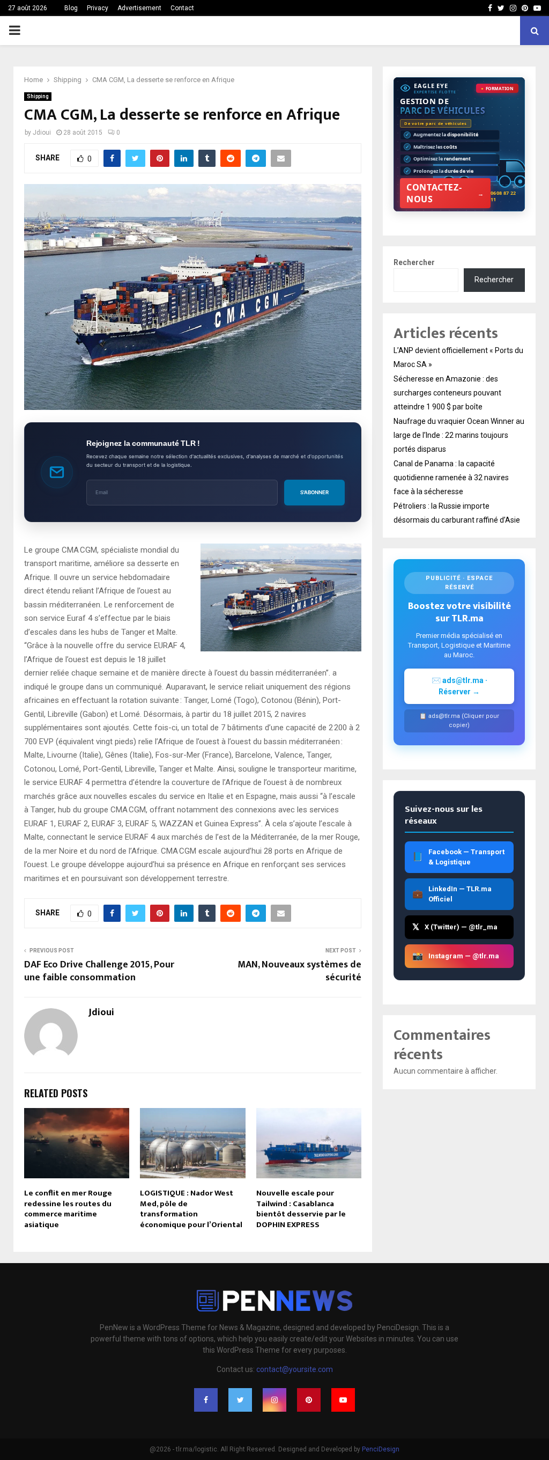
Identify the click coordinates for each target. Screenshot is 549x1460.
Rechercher (414, 262)
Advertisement (139, 8)
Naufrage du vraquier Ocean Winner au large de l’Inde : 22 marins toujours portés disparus (459, 435)
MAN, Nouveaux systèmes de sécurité (299, 971)
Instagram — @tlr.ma (455, 956)
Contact (182, 8)
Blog (71, 8)
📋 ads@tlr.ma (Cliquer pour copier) (459, 721)
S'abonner (314, 492)
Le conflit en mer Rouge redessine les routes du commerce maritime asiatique (68, 1208)
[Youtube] (343, 1400)
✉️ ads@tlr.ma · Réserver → (459, 686)
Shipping (38, 96)
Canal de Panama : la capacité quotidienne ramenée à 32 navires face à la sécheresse (451, 477)
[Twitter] (240, 1400)
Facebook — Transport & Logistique (458, 857)
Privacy (97, 8)
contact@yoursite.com (294, 1369)
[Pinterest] (309, 1400)
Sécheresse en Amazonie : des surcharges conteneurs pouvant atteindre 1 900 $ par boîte (447, 393)
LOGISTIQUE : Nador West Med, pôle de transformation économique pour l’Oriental (191, 1208)
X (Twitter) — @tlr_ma (455, 927)
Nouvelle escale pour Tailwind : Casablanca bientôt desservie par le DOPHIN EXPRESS (301, 1208)
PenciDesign (380, 1449)
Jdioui (42, 132)
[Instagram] (274, 1400)
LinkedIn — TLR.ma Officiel (452, 894)
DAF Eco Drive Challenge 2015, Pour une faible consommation (99, 971)
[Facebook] (206, 1400)
